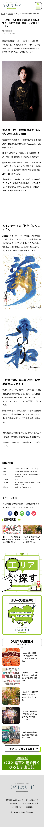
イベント (5, 33)
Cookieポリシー (17, 807)
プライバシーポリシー (28, 803)
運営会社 (29, 807)
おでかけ (10, 14)
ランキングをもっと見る (22, 748)
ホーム (3, 14)
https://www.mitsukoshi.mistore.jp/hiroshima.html (27, 483)
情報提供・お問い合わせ (14, 800)
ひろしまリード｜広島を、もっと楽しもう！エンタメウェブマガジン (11, 6)
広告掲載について (32, 800)
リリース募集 (12, 803)
